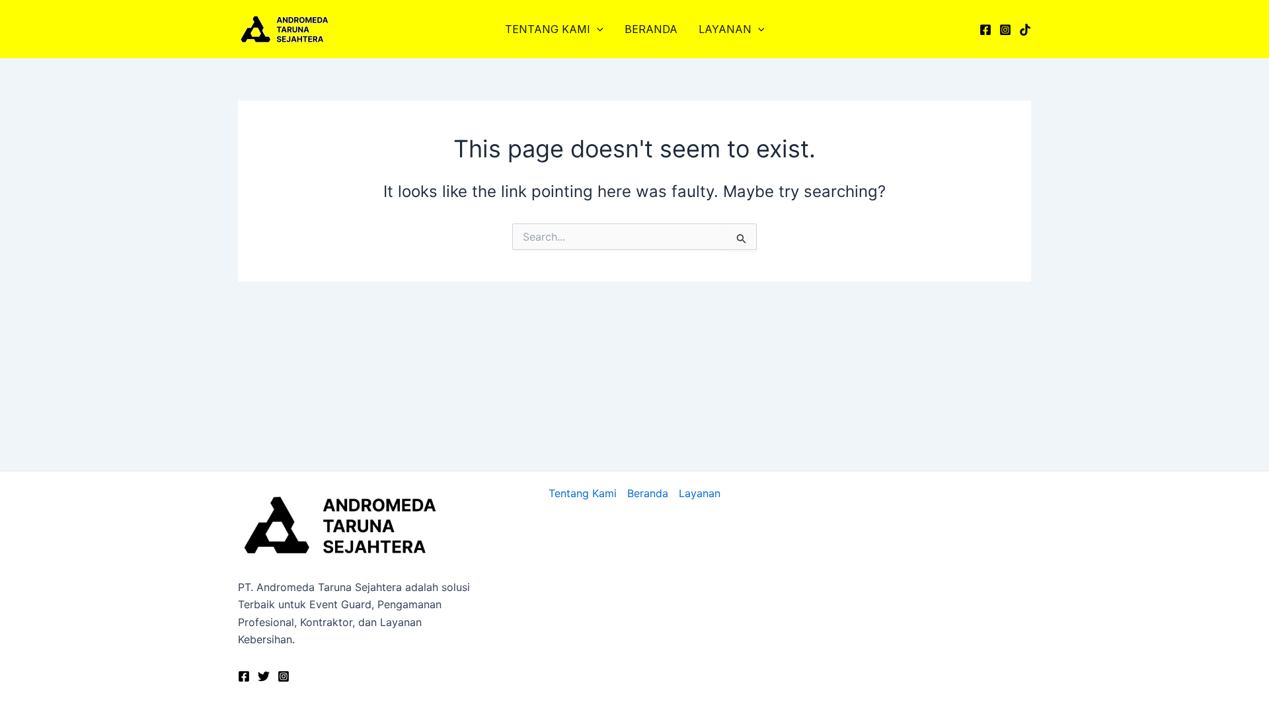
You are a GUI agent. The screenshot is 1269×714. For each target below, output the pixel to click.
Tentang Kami (547, 29)
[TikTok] (1025, 30)
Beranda (651, 29)
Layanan (725, 29)
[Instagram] (1005, 30)
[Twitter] (264, 676)
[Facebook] (985, 30)
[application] (596, 29)
